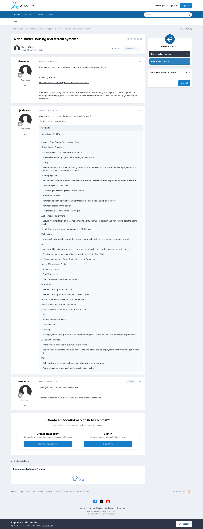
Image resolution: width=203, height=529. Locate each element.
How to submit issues (161, 54)
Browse (17, 15)
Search (28, 15)
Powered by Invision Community (101, 514)
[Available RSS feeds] (189, 491)
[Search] (189, 14)
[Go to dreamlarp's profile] (17, 48)
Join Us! (184, 83)
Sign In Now (108, 444)
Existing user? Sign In (165, 6)
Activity (39, 15)
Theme (81, 508)
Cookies (121, 508)
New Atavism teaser (160, 61)
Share (117, 48)
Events (50, 15)
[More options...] (140, 61)
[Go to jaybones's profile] (25, 120)
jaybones (25, 110)
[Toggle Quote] (42, 128)
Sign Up (186, 5)
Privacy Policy (95, 508)
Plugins (40, 50)
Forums (15, 22)
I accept (185, 524)
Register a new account (48, 444)
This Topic (177, 15)
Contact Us (109, 508)
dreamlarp (29, 47)
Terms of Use (47, 525)
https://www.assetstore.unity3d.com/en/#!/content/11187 (64, 82)
